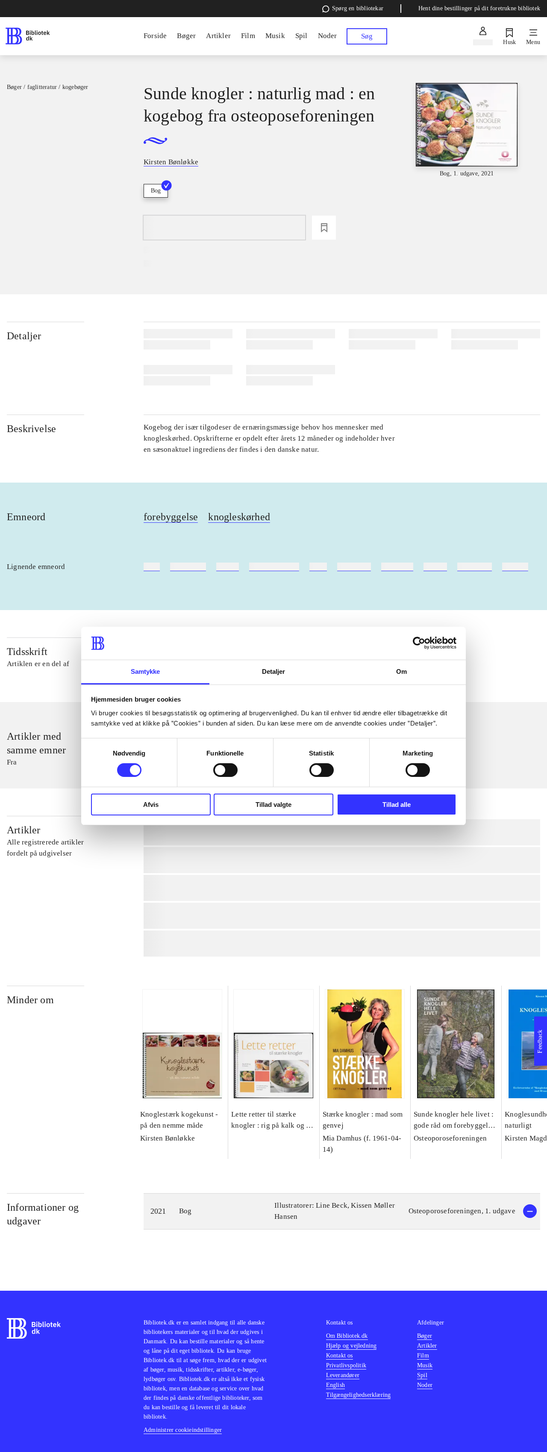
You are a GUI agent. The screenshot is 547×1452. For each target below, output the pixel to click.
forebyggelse (171, 516)
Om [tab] (401, 671)
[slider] (467, 147)
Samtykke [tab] (145, 671)
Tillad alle (396, 804)
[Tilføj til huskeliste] (324, 228)
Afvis (151, 804)
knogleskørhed (239, 516)
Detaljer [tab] (273, 671)
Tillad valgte (273, 804)
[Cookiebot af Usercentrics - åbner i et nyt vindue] (419, 643)
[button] (342, 1211)
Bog (156, 190)
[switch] (225, 770)
